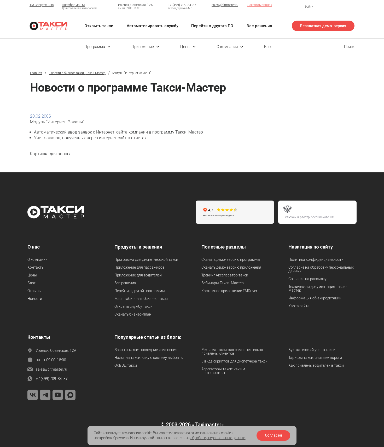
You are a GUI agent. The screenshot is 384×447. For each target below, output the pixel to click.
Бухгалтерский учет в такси (311, 350)
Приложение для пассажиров (139, 267)
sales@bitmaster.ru (225, 5)
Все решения (125, 283)
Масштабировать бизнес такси (141, 298)
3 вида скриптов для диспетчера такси (234, 361)
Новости (34, 298)
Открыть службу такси (133, 306)
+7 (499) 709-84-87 (182, 5)
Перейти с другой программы (139, 291)
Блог (31, 283)
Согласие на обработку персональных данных (321, 269)
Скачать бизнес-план (132, 314)
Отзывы (34, 291)
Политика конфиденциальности (316, 259)
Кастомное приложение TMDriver (229, 291)
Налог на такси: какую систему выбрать (148, 357)
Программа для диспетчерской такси (146, 259)
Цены (32, 275)
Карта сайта (299, 306)
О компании (37, 259)
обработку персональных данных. (218, 438)
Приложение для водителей (138, 275)
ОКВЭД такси (125, 365)
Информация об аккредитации (314, 298)
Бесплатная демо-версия (323, 26)
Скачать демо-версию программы (230, 259)
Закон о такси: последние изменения (145, 350)
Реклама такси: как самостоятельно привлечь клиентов (232, 351)
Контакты (35, 267)
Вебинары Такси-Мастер (222, 283)
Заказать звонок (259, 5)
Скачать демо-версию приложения (231, 267)
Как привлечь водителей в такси (316, 365)
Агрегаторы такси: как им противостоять (223, 370)
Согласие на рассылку (307, 279)
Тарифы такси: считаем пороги (315, 357)
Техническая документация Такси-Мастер (317, 288)
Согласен (273, 435)
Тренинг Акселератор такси (224, 275)
